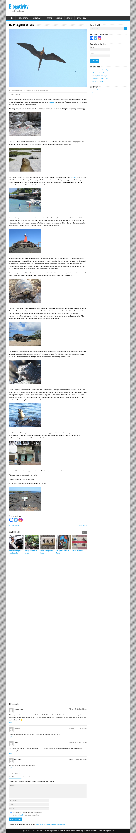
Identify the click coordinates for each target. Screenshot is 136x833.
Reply (10, 722)
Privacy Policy (81, 18)
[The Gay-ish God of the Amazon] (32, 542)
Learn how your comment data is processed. (50, 824)
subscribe (21, 815)
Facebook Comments (29, 777)
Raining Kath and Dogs (99, 76)
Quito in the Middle (77, 550)
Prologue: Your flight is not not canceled (15, 551)
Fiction (49, 18)
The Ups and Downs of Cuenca (62, 551)
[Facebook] (11, 520)
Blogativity (18, 6)
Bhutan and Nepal (23, 18)
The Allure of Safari (97, 82)
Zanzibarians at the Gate (99, 79)
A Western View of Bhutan (100, 73)
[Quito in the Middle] (80, 542)
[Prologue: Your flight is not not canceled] (17, 542)
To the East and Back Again (100, 70)
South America (15, 94)
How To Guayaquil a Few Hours (46, 551)
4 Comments (44, 90)
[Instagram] (20, 520)
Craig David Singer (16, 90)
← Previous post (14, 525)
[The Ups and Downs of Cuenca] (64, 542)
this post (51, 102)
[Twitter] (16, 520)
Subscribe (59, 18)
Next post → (83, 525)
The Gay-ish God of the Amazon (31, 551)
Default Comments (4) (15, 777)
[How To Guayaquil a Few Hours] (48, 542)
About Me (69, 18)
